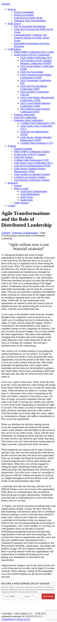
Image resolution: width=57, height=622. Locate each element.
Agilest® (5, 4)
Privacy (13, 619)
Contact (5, 619)
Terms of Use (23, 619)
